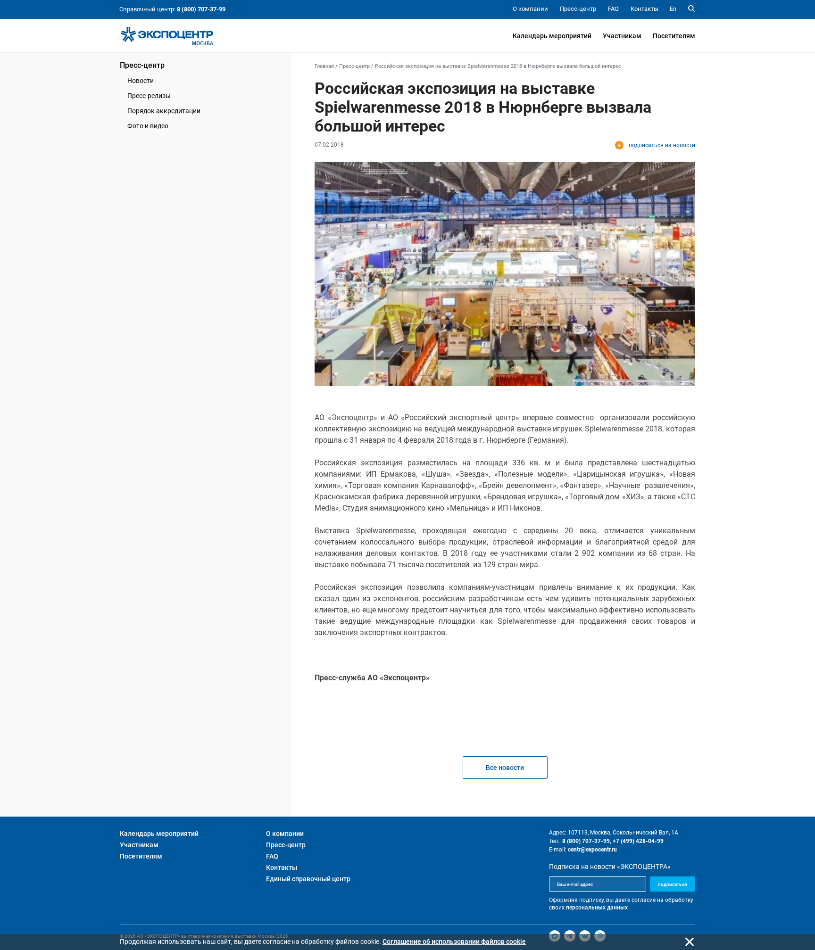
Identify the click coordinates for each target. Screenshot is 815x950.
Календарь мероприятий (552, 36)
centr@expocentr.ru (592, 849)
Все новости (505, 767)
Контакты (281, 867)
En (673, 8)
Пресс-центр (142, 65)
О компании (285, 833)
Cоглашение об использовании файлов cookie (454, 941)
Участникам (622, 36)
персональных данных (597, 907)
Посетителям (674, 36)
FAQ (272, 856)
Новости (140, 80)
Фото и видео (147, 126)
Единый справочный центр (308, 879)
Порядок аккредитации (163, 111)
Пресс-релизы (149, 95)
